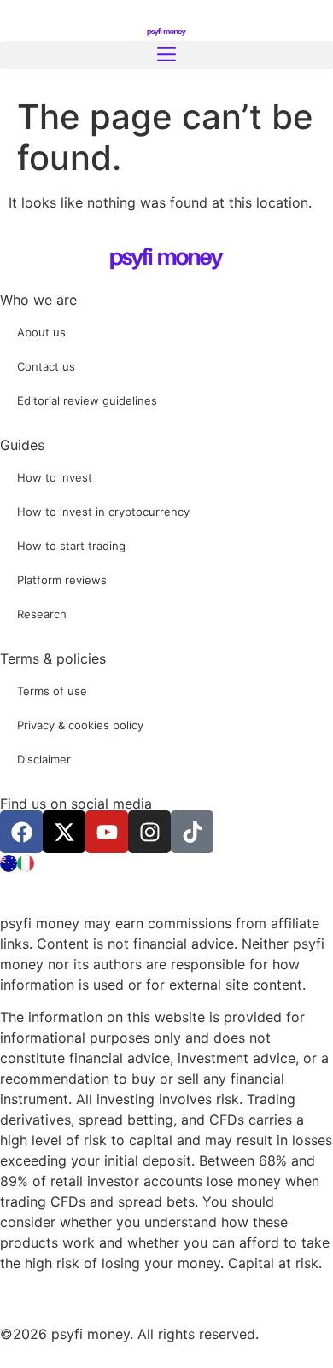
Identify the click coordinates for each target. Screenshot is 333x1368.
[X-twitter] (64, 831)
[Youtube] (106, 831)
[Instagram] (149, 831)
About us (41, 332)
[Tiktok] (192, 831)
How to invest (54, 477)
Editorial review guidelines (87, 400)
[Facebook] (21, 831)
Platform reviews (62, 580)
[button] (166, 55)
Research (42, 614)
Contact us (46, 366)
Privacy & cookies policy (80, 725)
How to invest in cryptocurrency (103, 511)
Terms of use (52, 691)
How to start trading (71, 545)
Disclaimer (44, 759)
